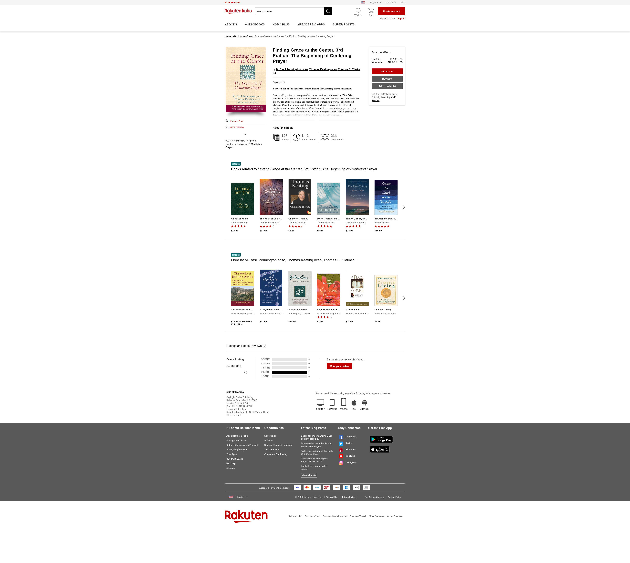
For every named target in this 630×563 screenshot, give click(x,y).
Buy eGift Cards (234, 458)
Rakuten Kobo (238, 11)
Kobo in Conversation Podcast (242, 445)
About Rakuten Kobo (237, 435)
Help (402, 2)
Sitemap (230, 468)
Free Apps (231, 454)
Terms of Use (332, 497)
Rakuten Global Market (335, 516)
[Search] (328, 11)
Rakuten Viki (294, 516)
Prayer (229, 147)
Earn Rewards (232, 2)
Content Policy (394, 497)
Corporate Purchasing (275, 454)
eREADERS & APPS (312, 24)
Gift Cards (391, 2)
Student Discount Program (278, 445)
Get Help (231, 463)
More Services (376, 516)
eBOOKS (231, 24)
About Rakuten (395, 516)
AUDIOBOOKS (255, 24)
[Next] (403, 207)
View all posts (309, 475)
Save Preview (237, 127)
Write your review (339, 366)
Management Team (236, 440)
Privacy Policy (348, 497)
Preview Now (236, 121)
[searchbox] (293, 11)
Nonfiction (239, 140)
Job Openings (271, 449)
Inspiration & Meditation (249, 144)
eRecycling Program (236, 449)
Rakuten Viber (312, 516)
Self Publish (270, 435)
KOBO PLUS (282, 24)
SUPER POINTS (344, 24)
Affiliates (268, 440)
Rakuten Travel (358, 516)
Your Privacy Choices (374, 497)
